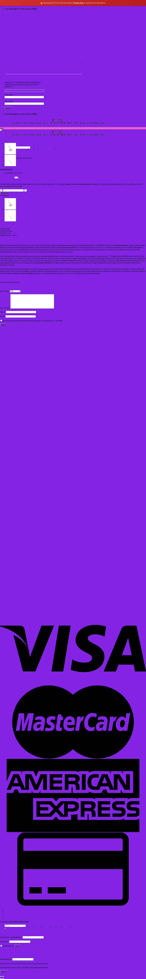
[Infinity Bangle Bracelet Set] (17, 369)
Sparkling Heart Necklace (10, 551)
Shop (37, 148)
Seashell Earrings (6, 533)
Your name (9, 95)
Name (3, 312)
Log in (17, 946)
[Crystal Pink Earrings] (17, 471)
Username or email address (11, 937)
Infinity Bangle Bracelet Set (10, 380)
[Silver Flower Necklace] (17, 420)
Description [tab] (10, 225)
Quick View (4, 372)
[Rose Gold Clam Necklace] (10, 154)
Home (32, 148)
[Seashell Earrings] (17, 522)
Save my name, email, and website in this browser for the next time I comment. (33, 320)
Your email (9, 101)
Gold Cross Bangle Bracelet (11, 607)
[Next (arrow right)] (3, 978)
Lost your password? (8, 950)
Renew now (78, 3)
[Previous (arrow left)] (1, 978)
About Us (44, 148)
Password (4, 941)
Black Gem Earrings (8, 570)
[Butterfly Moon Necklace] (10, 165)
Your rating (5, 291)
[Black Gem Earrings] (8, 559)
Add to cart (4, 193)
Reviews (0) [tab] (19, 225)
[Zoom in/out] (3, 976)
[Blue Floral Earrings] (8, 578)
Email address (6, 959)
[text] (73, 229)
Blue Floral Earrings (7, 588)
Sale (7, 132)
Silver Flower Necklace (9, 431)
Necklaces (13, 195)
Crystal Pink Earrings (8, 482)
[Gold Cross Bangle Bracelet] (11, 597)
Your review (5, 308)
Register (3, 971)
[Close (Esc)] (1, 976)
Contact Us (52, 148)
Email (2, 316)
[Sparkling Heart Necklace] (11, 541)
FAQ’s (59, 148)
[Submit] (5, 928)
